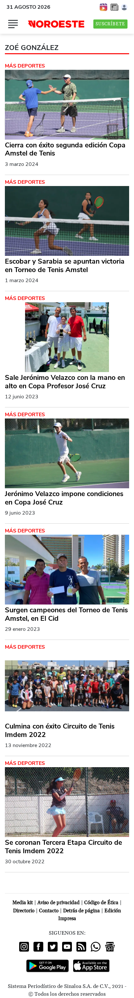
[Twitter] (52, 947)
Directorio (23, 911)
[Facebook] (38, 947)
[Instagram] (24, 947)
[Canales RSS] (81, 947)
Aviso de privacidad (58, 903)
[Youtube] (67, 947)
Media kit (22, 903)
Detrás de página (81, 911)
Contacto (49, 911)
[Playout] (104, 7)
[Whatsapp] (95, 947)
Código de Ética (101, 903)
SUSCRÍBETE (110, 24)
